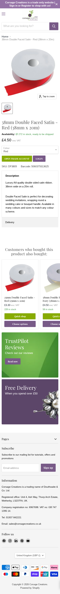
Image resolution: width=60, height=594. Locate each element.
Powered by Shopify (30, 588)
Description (12, 175)
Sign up (48, 467)
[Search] (53, 26)
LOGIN (39, 158)
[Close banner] (56, 4)
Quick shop (20, 316)
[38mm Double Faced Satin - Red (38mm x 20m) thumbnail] (7, 108)
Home (5, 36)
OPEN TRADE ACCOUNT (16, 158)
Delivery (9, 222)
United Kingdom (28, 555)
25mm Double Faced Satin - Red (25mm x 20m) (19, 299)
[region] (30, 4)
